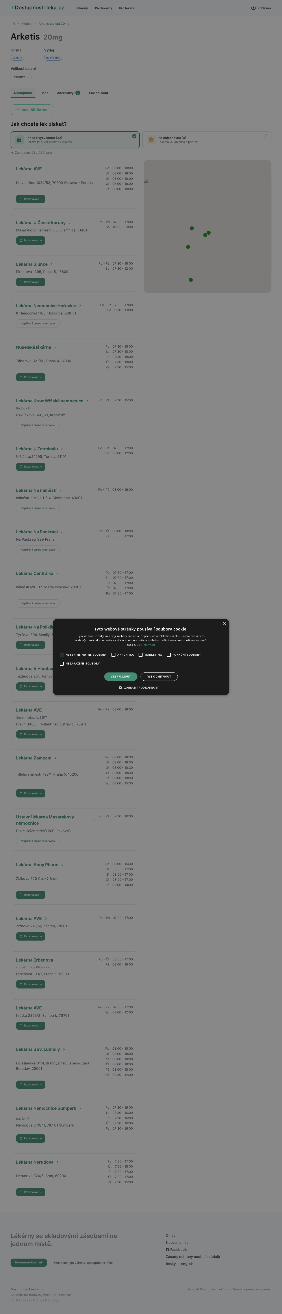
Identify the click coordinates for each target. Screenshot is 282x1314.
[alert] (141, 657)
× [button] (224, 623)
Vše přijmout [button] (121, 676)
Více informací (146, 645)
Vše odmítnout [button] (159, 676)
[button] (141, 687)
